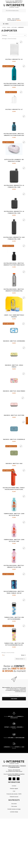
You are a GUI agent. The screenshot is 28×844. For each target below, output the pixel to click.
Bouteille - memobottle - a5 (14, 59)
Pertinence (14, 35)
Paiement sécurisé (14, 796)
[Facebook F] (10, 778)
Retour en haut (20, 659)
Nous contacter (15, 18)
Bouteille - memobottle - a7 (14, 109)
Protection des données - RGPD (14, 794)
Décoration (14, 803)
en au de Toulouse (14, 727)
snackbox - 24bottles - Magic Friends (14, 391)
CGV (14, 791)
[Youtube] (18, 778)
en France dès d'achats (14, 747)
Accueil (4, 27)
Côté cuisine (14, 806)
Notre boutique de (14, 20)
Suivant (23, 655)
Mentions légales (14, 788)
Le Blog (9, 18)
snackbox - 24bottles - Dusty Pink (14, 415)
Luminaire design (14, 811)
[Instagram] (14, 778)
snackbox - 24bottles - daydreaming (14, 341)
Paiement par (14, 737)
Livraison (14, 785)
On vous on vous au (14, 717)
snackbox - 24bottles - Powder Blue (14, 439)
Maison (8, 27)
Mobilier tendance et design (14, 809)
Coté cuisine (14, 27)
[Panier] (16, 15)
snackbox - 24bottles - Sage (14, 463)
